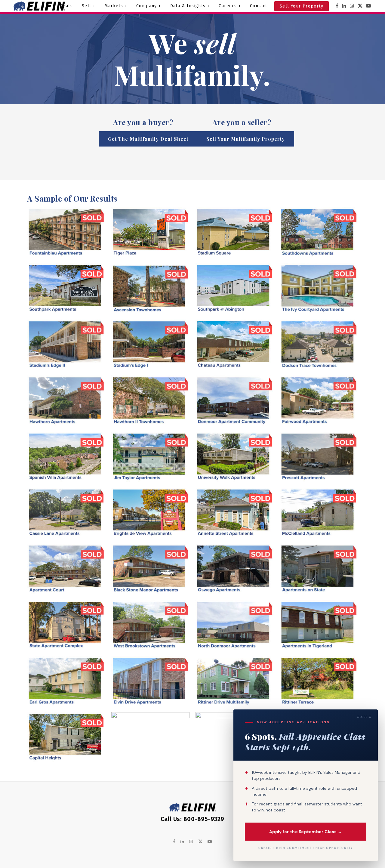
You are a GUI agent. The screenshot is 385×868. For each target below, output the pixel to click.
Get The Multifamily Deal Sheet (148, 139)
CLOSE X (364, 717)
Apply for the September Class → (305, 831)
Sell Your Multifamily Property (245, 139)
